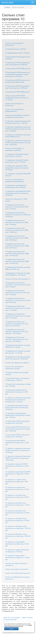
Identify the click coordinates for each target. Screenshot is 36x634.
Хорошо (11, 629)
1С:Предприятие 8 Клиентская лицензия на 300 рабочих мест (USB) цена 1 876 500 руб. (17, 253)
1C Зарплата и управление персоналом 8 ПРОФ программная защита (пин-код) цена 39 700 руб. (18, 129)
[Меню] (32, 2)
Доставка (14, 619)
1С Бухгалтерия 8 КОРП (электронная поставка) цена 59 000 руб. (17, 436)
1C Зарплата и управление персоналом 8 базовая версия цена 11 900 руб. (18, 122)
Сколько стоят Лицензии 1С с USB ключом (16, 200)
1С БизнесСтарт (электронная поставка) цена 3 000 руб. (18, 385)
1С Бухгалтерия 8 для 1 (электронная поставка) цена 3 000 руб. (17, 379)
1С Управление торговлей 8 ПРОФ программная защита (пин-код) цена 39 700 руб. (17, 168)
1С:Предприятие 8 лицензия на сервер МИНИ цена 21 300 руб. (17, 346)
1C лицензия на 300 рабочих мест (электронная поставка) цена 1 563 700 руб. (18, 528)
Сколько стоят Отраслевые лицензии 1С (18, 573)
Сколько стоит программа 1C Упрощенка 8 (14, 104)
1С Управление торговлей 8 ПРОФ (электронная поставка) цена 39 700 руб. (17, 466)
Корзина (8, 619)
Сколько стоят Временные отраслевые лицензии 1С (17, 578)
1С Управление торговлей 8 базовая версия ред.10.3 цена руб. (16, 155)
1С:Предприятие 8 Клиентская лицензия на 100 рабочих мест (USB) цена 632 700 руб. (17, 246)
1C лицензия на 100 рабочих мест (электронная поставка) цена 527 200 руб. (17, 520)
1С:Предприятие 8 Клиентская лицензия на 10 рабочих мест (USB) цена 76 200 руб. (16, 222)
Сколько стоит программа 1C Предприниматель (14, 110)
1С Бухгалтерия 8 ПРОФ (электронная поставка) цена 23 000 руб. (17, 422)
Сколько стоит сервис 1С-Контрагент (16, 569)
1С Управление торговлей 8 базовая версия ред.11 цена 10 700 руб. (16, 161)
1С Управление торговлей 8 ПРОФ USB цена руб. (17, 175)
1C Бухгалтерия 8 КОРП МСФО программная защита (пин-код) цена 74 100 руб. (17, 98)
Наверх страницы (27, 617)
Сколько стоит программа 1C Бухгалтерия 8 (14, 44)
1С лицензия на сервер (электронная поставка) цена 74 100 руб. (17, 551)
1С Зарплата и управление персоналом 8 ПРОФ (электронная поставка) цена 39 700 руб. (18, 450)
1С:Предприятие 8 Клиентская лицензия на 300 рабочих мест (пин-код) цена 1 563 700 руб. (16, 331)
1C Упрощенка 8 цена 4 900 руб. (15, 49)
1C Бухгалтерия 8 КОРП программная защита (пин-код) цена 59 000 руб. (17, 87)
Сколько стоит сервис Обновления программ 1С (16, 564)
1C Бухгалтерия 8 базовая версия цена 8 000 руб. (17, 58)
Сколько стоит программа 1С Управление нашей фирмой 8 (14, 180)
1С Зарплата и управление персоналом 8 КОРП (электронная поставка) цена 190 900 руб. (18, 458)
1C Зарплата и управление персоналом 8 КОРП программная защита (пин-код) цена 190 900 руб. (18, 142)
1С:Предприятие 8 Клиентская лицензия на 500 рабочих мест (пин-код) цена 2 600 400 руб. (16, 339)
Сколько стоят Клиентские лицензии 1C (17, 279)
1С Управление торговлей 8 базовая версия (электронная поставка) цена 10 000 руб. (16, 407)
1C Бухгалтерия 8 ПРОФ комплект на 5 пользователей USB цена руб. (17, 81)
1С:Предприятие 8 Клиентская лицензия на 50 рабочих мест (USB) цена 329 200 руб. (16, 238)
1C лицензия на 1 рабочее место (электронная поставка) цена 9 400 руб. (16, 481)
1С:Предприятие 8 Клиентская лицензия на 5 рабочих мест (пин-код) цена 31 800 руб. (17, 292)
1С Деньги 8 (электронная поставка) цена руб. (16, 373)
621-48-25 (7, 2)
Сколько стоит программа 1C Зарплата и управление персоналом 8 (17, 116)
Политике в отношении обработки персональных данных (18, 625)
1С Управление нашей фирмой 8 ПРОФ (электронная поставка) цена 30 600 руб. (18, 474)
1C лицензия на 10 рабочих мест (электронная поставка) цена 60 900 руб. (17, 497)
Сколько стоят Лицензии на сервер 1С (17, 363)
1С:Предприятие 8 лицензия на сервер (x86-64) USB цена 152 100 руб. (17, 274)
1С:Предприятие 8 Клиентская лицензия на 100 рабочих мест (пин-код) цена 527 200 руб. (16, 324)
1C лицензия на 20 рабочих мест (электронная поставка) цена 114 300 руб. (17, 505)
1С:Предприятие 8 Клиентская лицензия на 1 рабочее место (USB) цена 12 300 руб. (16, 207)
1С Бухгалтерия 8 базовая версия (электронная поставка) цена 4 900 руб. (16, 392)
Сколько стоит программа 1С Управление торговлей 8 (14, 149)
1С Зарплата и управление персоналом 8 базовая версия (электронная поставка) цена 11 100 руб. (18, 400)
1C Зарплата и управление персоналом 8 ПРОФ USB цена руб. (18, 136)
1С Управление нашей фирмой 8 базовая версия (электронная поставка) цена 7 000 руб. (17, 415)
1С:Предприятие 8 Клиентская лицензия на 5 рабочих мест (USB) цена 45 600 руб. (18, 214)
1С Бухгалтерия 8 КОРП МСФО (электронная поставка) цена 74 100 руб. (17, 442)
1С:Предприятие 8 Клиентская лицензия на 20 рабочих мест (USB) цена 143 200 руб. (16, 230)
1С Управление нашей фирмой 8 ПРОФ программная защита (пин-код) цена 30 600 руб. (18, 193)
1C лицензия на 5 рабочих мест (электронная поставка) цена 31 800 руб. (17, 489)
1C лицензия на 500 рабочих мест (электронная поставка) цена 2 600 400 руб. (18, 536)
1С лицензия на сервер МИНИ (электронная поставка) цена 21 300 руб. (17, 544)
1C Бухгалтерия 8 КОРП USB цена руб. (17, 92)
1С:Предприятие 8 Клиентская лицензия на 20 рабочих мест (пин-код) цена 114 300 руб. (17, 308)
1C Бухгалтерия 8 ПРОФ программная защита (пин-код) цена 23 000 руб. (17, 63)
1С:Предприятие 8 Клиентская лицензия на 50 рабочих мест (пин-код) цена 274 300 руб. (17, 316)
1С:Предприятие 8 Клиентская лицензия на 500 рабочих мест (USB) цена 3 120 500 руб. (17, 261)
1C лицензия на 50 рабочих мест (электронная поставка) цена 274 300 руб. (17, 513)
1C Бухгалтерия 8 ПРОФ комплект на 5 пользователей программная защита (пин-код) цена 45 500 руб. (17, 74)
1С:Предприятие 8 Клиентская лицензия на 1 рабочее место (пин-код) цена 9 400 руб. (17, 285)
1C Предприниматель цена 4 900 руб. (17, 53)
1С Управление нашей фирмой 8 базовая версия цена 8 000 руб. (15, 186)
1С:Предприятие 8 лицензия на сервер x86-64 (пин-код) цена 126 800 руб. (17, 358)
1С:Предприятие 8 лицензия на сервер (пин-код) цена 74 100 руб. (17, 352)
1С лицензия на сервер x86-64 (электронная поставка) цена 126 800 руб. (17, 557)
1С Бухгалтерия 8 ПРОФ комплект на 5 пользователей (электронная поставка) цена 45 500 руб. (17, 429)
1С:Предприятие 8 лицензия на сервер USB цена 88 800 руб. (17, 268)
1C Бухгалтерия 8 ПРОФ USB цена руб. (17, 68)
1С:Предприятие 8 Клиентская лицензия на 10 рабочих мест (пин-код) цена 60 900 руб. (17, 300)
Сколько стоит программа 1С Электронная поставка (14, 367)
